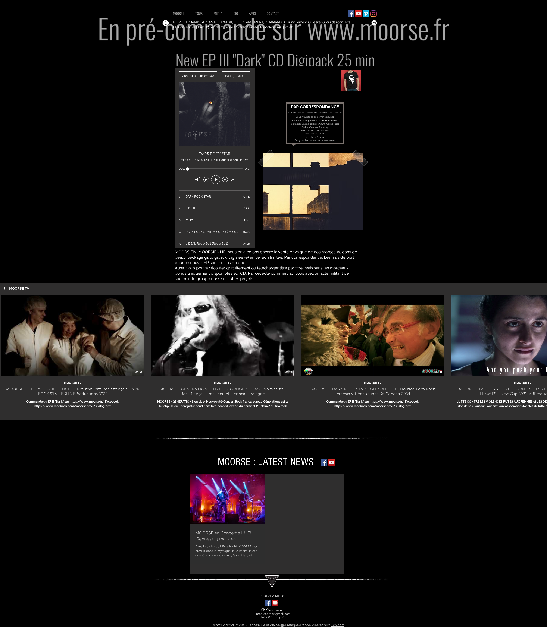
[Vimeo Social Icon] (366, 13)
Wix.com (337, 625)
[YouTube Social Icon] (358, 13)
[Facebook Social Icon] (351, 13)
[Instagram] (373, 13)
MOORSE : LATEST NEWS (267, 462)
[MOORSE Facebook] (324, 462)
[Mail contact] (374, 22)
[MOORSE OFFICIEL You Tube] (331, 462)
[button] (313, 191)
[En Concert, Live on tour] (165, 23)
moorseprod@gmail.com (273, 613)
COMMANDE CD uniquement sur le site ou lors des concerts (307, 22)
